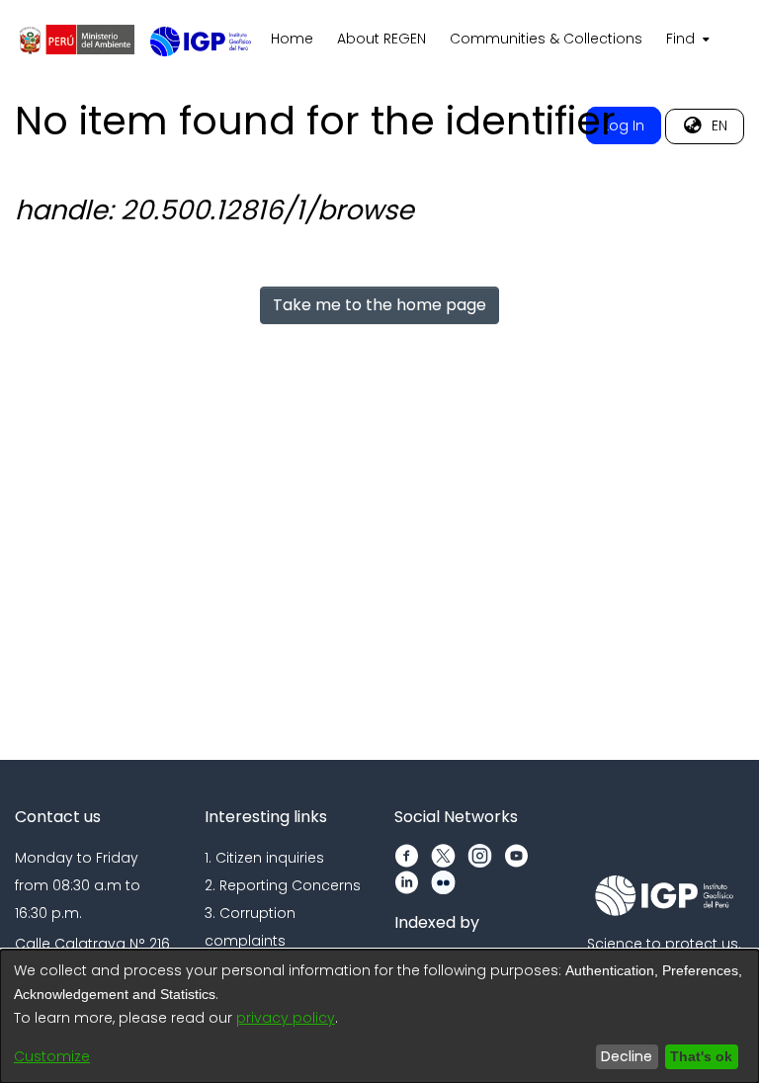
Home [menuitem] (292, 38)
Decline (621, 1056)
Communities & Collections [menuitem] (546, 38)
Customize (52, 1056)
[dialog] (379, 1016)
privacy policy (285, 1018)
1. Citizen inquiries (264, 858)
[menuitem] (686, 39)
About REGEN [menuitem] (381, 38)
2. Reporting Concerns (283, 885)
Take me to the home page (379, 304)
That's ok (698, 1056)
